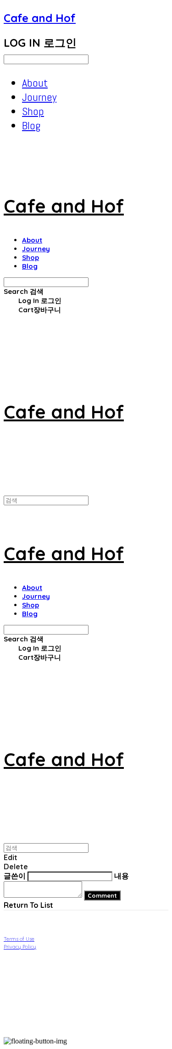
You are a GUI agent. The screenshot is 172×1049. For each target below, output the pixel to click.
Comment (102, 895)
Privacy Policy (20, 947)
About (35, 83)
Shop (33, 111)
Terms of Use (19, 939)
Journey (39, 97)
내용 (121, 875)
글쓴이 (15, 875)
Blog (31, 125)
